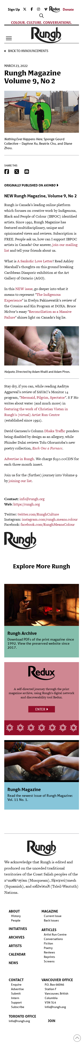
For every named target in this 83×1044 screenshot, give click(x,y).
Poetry (48, 948)
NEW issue (24, 288)
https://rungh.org (26, 504)
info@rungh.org (32, 498)
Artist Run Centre (55, 934)
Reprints (49, 957)
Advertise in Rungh (19, 458)
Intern (15, 998)
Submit (16, 993)
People (15, 920)
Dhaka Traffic (54, 430)
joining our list (20, 480)
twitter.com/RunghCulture (38, 514)
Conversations (53, 939)
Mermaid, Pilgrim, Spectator (43, 397)
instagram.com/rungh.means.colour (50, 519)
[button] (9, 38)
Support (16, 1002)
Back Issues (51, 920)
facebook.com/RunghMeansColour (48, 524)
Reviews (49, 952)
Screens (49, 961)
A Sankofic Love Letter (35, 261)
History (16, 916)
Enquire (16, 984)
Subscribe (17, 1007)
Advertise (17, 989)
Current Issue (53, 916)
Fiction (48, 943)
